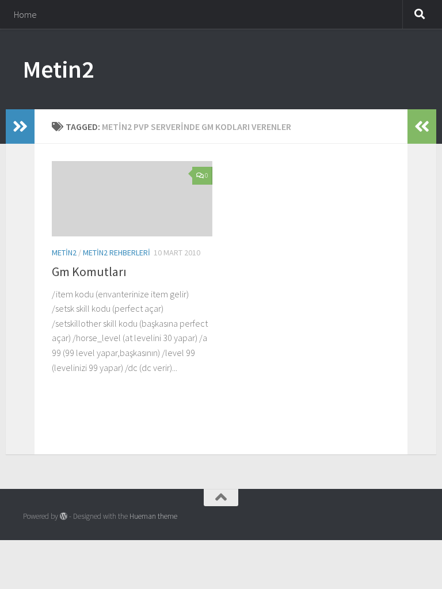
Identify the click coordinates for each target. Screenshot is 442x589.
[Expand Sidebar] (20, 126)
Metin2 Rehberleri (116, 252)
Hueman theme (153, 516)
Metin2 (58, 69)
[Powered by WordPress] (63, 516)
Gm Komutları (89, 271)
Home (25, 14)
